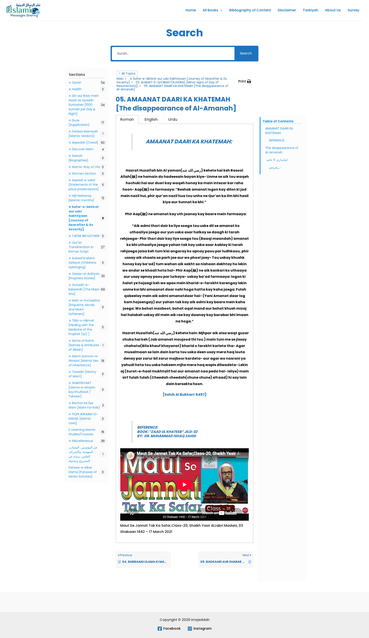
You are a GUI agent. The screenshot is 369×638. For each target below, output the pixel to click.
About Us (333, 10)
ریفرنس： (275, 167)
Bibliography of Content (250, 10)
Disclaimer (287, 10)
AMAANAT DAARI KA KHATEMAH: (279, 130)
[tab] (127, 119)
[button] (220, 10)
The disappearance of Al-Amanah (281, 150)
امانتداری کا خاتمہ (276, 160)
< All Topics (127, 73)
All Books (210, 10)
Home (191, 10)
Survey (353, 10)
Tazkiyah (310, 10)
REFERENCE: (277, 140)
